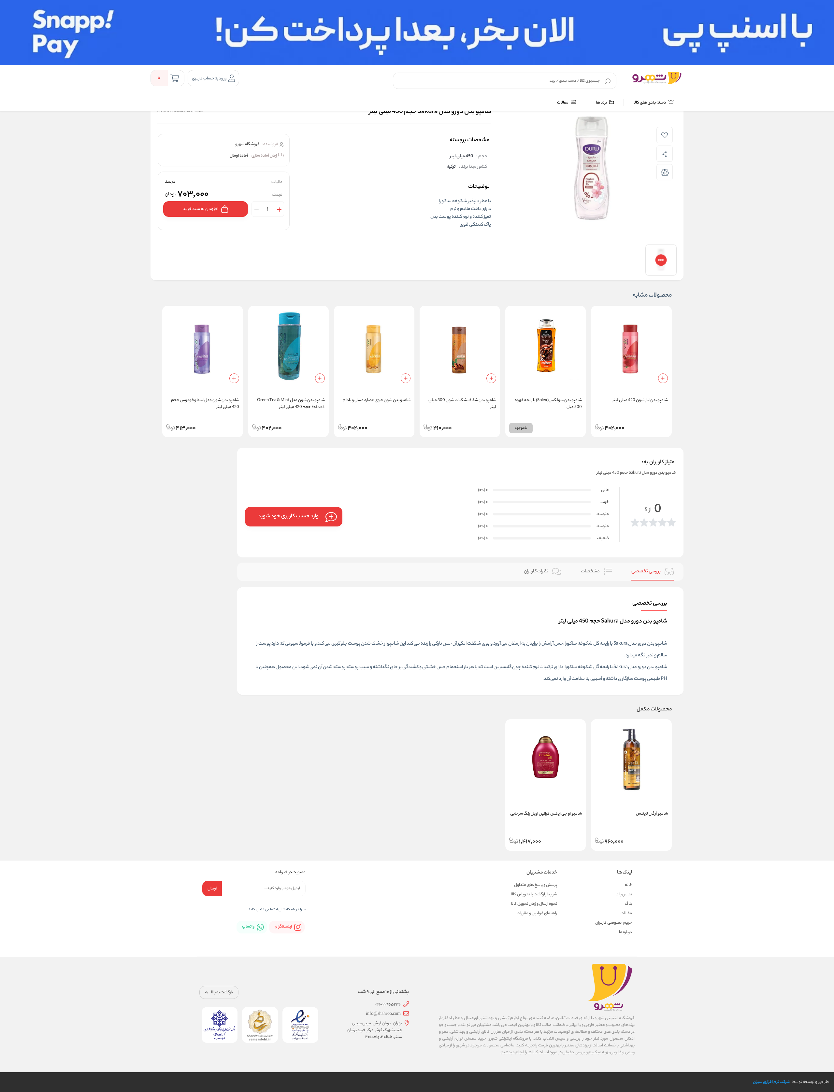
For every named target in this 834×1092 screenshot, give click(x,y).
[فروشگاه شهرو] (656, 78)
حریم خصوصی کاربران (613, 922)
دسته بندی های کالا (650, 102)
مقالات (563, 102)
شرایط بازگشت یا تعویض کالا (534, 894)
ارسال (212, 888)
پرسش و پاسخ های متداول (535, 885)
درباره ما (625, 932)
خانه (628, 885)
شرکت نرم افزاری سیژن (771, 1082)
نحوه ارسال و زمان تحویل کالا (534, 904)
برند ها (602, 102)
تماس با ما (623, 894)
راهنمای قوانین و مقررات (537, 913)
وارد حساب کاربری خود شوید (288, 516)
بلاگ (628, 904)
